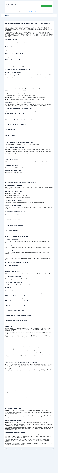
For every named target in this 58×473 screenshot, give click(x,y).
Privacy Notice (37, 11)
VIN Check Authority (14, 15)
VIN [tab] (9, 2)
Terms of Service (31, 11)
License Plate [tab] (15, 2)
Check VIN (46, 6)
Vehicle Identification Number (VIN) (11, 4)
